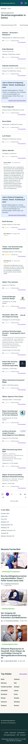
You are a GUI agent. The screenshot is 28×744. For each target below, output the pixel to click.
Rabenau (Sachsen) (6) (7, 536)
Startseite (3, 8)
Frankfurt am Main (6, 686)
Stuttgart (16, 686)
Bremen (3, 698)
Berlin (2, 679)
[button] (21, 3)
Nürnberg (17, 701)
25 (20, 494)
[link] (14, 37)
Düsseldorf (4, 690)
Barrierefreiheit (21, 732)
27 (3, 497)
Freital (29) (4, 516)
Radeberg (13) (5, 527)
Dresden (16, 698)
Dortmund (4, 694)
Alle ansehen (23, 674)
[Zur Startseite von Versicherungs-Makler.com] (8, 3)
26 (25, 494)
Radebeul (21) (5, 522)
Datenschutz (13, 732)
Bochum (16, 705)
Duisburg (3, 705)
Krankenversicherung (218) (9, 25)
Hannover (4, 701)
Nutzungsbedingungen (9, 735)
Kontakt (6, 732)
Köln (15, 683)
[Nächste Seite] (25, 497)
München (4, 683)
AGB (18, 735)
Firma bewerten (22, 42)
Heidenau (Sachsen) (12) (8, 530)
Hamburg (17, 679)
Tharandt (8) (4, 533)
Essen (16, 694)
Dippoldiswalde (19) (7, 525)
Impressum (23, 735)
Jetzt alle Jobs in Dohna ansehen (17, 100)
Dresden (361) (5, 513)
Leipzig (16, 690)
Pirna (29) (4, 519)
